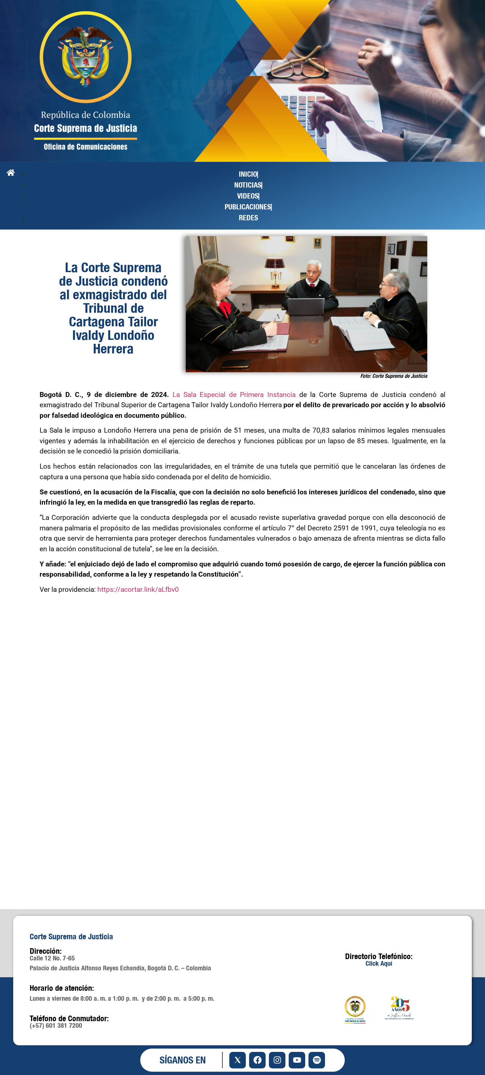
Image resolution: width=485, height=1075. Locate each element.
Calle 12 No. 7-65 (52, 958)
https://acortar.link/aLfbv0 (138, 589)
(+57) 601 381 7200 (56, 1025)
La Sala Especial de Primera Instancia (234, 395)
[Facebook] (257, 1060)
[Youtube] (297, 1060)
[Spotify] (316, 1060)
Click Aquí (379, 963)
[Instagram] (277, 1060)
